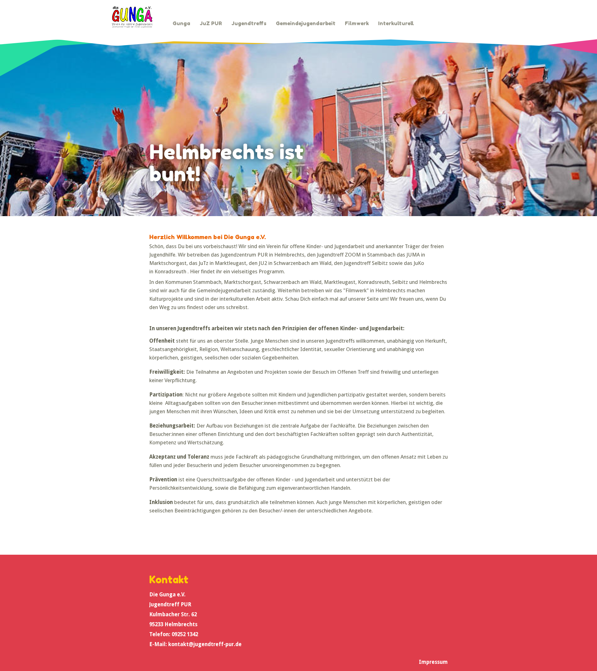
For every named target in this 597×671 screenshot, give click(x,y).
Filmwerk (357, 23)
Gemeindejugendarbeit (306, 23)
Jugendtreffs (248, 23)
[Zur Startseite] (132, 17)
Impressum (433, 662)
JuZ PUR (211, 23)
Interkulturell (396, 23)
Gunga (181, 23)
